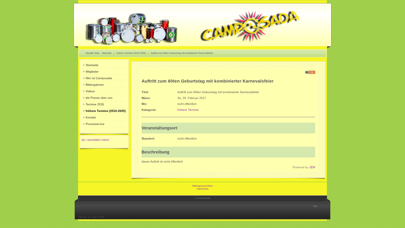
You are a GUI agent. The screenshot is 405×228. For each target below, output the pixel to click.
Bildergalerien (95, 84)
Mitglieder (92, 71)
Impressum (202, 188)
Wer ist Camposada (99, 78)
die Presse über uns (99, 97)
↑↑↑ (315, 206)
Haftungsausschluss (202, 186)
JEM (312, 167)
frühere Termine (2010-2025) (106, 111)
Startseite (92, 65)
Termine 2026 (95, 104)
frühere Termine (188, 109)
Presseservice (95, 124)
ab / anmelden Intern (95, 139)
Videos (90, 91)
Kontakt (91, 117)
